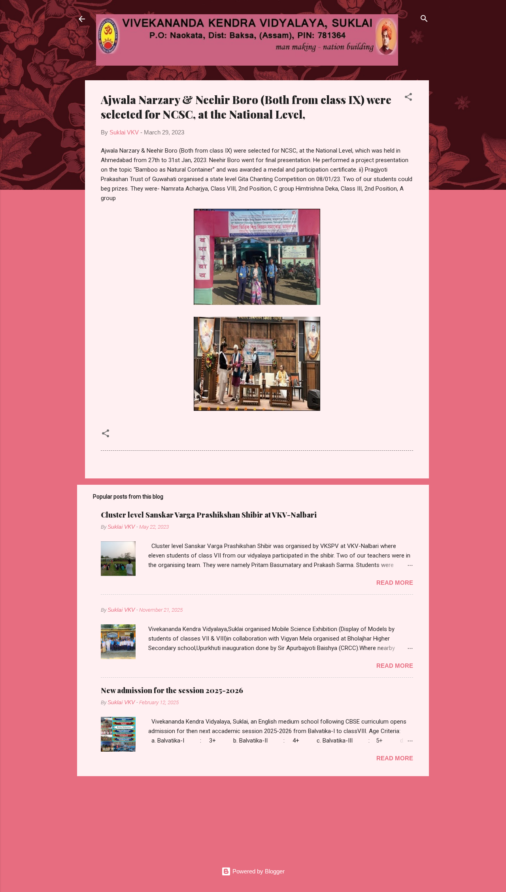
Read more (394, 582)
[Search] (424, 19)
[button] (408, 98)
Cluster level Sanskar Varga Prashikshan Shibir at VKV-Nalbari (209, 515)
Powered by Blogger (258, 871)
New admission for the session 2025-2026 (172, 690)
